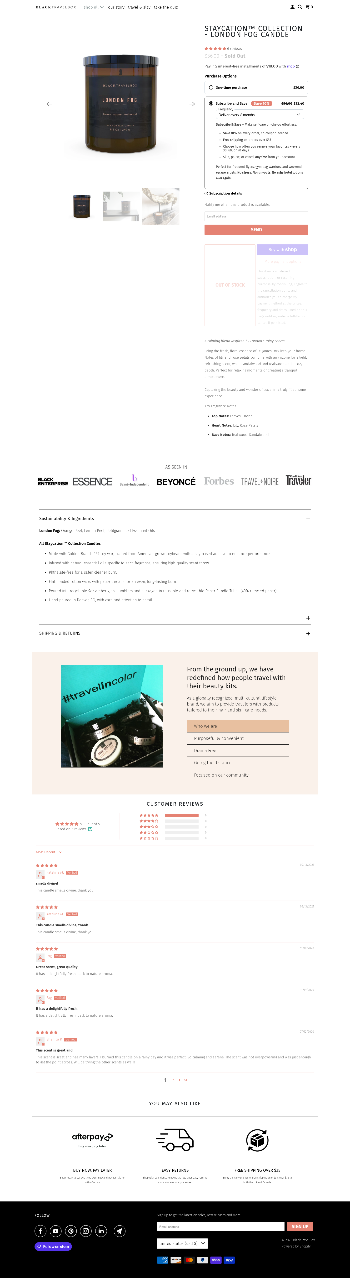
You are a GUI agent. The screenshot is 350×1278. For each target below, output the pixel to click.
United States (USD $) (179, 1243)
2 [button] (173, 1080)
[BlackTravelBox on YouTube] (57, 1231)
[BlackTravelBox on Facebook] (42, 1231)
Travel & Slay (139, 7)
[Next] (192, 104)
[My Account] (293, 7)
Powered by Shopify (296, 1246)
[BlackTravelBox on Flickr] (111, 1231)
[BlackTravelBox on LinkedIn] (102, 1231)
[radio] (256, 87)
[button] (216, 48)
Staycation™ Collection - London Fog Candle (254, 31)
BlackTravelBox (304, 1240)
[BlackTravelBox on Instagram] (87, 1231)
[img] (47, 865)
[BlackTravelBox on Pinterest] (72, 1231)
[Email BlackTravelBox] (121, 1231)
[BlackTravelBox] (56, 7)
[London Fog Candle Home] (121, 104)
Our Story (116, 7)
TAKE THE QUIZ (166, 7)
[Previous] (49, 104)
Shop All (92, 7)
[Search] (300, 7)
